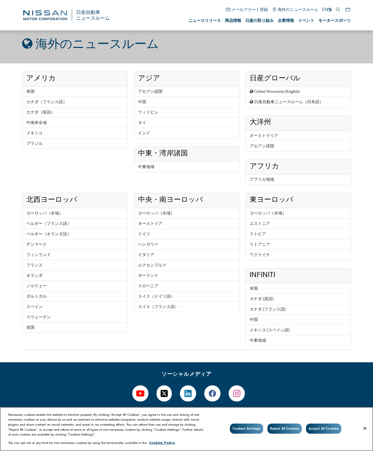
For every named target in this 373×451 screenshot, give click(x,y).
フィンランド (38, 254)
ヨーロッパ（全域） (44, 213)
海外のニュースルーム (298, 9)
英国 (30, 327)
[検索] (338, 9)
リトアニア (260, 244)
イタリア (146, 254)
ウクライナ (260, 254)
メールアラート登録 (249, 9)
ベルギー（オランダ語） (48, 234)
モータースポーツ (334, 20)
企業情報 (286, 20)
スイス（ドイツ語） (156, 296)
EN (325, 9)
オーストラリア (264, 135)
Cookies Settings (246, 428)
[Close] (364, 428)
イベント (306, 20)
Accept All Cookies (324, 428)
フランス (34, 265)
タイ (142, 122)
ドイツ (144, 234)
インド (144, 133)
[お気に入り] (348, 9)
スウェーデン (38, 317)
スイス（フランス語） (158, 306)
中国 (142, 101)
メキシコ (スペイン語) (270, 330)
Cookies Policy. (162, 442)
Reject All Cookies (284, 428)
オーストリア (150, 223)
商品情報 (233, 20)
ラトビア (258, 234)
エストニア (260, 223)
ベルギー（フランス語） (48, 223)
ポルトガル (36, 296)
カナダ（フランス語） (46, 101)
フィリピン (148, 112)
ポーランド (148, 275)
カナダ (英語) (262, 298)
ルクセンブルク (152, 265)
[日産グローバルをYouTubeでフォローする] (140, 393)
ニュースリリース (205, 20)
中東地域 (146, 166)
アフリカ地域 (262, 179)
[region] (186, 429)
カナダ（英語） (40, 112)
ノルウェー (36, 285)
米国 (30, 91)
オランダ (34, 275)
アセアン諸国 (150, 91)
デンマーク (36, 244)
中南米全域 (36, 122)
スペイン (34, 306)
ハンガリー (148, 244)
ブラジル (34, 143)
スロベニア (148, 285)
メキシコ (34, 133)
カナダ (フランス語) (268, 309)
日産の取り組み (259, 20)
